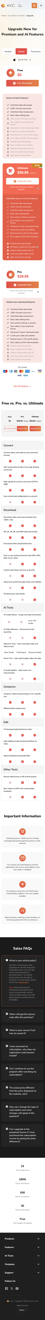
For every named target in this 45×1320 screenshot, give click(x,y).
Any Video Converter (16, 15)
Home (3, 15)
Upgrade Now (25, 181)
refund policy (23, 982)
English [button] (22, 1310)
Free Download (24, 83)
